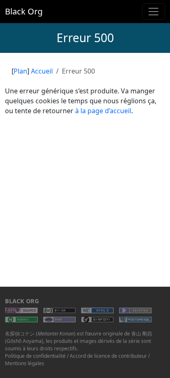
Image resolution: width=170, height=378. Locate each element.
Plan (20, 71)
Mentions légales (24, 363)
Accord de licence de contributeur (108, 355)
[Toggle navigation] (153, 11)
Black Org (23, 11)
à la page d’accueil (103, 110)
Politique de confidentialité (35, 355)
